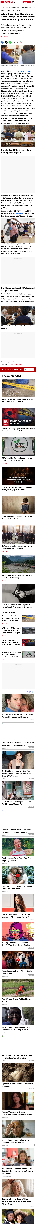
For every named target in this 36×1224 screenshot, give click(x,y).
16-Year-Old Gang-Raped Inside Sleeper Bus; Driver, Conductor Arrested (18, 429)
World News (5, 551)
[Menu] (33, 2)
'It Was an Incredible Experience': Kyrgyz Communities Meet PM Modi (17, 547)
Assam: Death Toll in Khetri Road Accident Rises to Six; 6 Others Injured (17, 400)
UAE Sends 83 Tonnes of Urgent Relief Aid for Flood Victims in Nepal (11, 630)
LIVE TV (27, 2)
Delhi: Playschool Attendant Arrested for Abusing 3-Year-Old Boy (17, 517)
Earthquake (20, 213)
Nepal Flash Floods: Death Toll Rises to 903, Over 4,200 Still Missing (18, 576)
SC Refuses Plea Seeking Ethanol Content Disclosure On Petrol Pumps (17, 459)
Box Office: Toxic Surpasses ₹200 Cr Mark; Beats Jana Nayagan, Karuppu (17, 488)
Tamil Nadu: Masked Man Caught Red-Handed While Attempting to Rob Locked (17, 606)
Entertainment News (7, 492)
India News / (9, 7)
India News (4, 39)
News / (3, 7)
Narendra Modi (26, 71)
